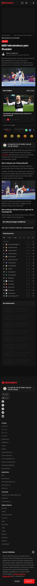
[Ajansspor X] (3, 405)
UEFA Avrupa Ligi (7, 455)
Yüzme (4, 531)
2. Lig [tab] (14, 237)
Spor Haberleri (6, 35)
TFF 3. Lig (4, 436)
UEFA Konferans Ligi (8, 459)
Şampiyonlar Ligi (7, 452)
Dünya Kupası (6, 468)
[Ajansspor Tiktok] (3, 412)
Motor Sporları (7, 515)
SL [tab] (4, 237)
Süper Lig (5, 426)
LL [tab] (24, 237)
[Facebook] (30, 130)
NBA (3, 475)
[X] (33, 130)
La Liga (4, 446)
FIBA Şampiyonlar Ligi (8, 482)
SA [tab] (28, 237)
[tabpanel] (18, 268)
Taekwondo (5, 544)
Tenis (3, 528)
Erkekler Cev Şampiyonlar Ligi (11, 495)
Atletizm (4, 518)
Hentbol (4, 508)
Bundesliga (5, 439)
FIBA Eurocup (6, 485)
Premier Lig (5, 442)
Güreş (4, 511)
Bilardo (4, 534)
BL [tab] (33, 237)
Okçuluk (4, 541)
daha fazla (30, 91)
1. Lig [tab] (9, 237)
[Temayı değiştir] (32, 3)
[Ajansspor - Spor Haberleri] (7, 3)
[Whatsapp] (26, 130)
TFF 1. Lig (4, 429)
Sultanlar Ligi (6, 501)
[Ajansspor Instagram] (3, 409)
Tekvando (4, 41)
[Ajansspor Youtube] (3, 416)
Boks (3, 521)
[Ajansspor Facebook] (3, 401)
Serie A (4, 449)
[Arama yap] (22, 3)
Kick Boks (5, 524)
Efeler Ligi (5, 498)
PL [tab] (20, 237)
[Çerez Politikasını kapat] (33, 552)
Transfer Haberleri (8, 465)
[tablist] (18, 237)
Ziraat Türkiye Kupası (8, 462)
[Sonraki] (32, 119)
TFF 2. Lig (4, 433)
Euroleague (5, 478)
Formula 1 (5, 537)
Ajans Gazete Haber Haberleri (23, 35)
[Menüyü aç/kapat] (26, 3)
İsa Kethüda (14, 53)
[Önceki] (5, 119)
